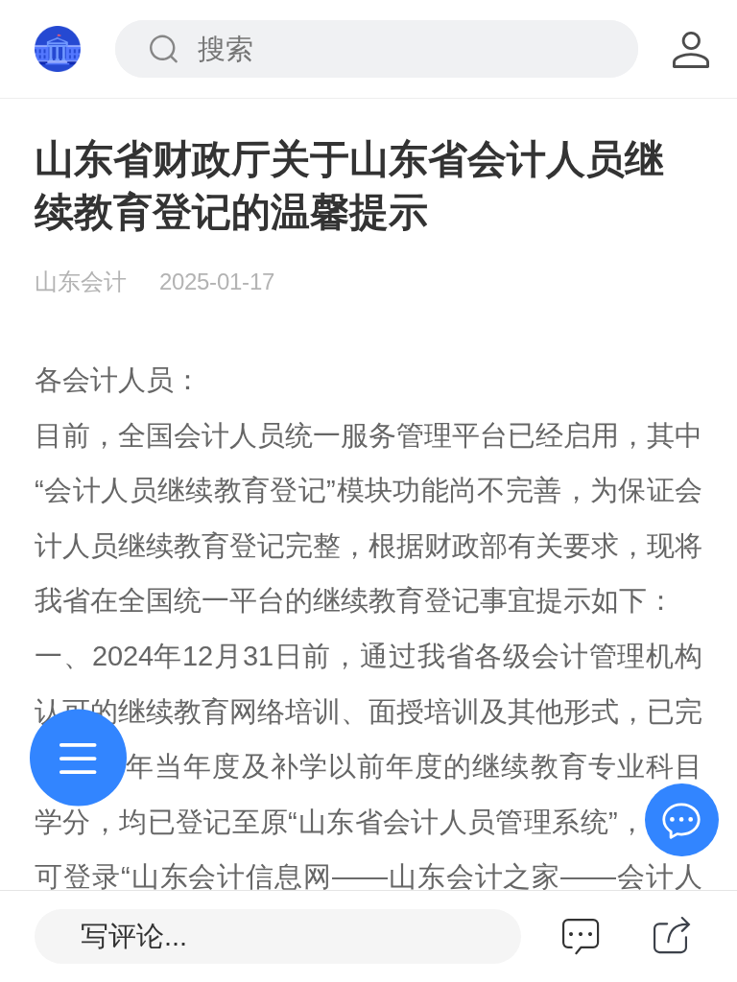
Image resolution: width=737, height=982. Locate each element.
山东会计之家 (474, 876)
